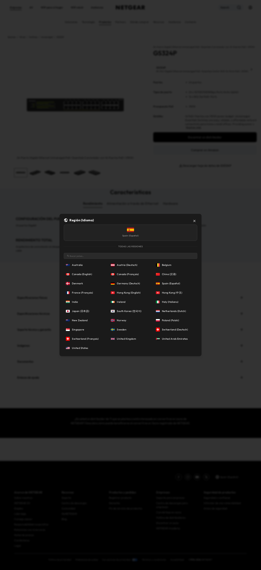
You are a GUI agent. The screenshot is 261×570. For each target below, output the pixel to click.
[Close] (194, 221)
